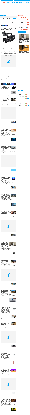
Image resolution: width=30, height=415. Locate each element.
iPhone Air (20, 103)
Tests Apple (8, 2)
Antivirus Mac (13, 2)
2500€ (14, 74)
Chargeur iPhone (22, 2)
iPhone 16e (20, 105)
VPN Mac (17, 2)
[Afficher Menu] (0, 0)
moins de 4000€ (13, 75)
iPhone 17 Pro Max (21, 96)
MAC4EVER (15, 0)
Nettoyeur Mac (27, 2)
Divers (15, 18)
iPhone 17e (20, 94)
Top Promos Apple (3, 2)
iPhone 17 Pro (21, 98)
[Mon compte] (29, 0)
